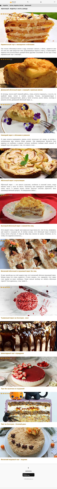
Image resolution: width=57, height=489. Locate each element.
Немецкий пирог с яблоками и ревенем (15, 135)
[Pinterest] (28, 468)
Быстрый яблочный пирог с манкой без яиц (17, 226)
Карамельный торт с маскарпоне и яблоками (17, 44)
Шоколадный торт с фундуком (12, 353)
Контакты (28, 471)
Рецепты (5, 5)
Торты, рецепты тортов (16, 5)
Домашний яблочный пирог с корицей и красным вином (22, 90)
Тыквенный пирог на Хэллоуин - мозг (15, 318)
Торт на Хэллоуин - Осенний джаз (13, 424)
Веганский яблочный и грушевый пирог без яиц (18, 271)
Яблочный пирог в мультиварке (12, 180)
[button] (54, 2)
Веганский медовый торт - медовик (14, 459)
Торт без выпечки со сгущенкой (12, 388)
